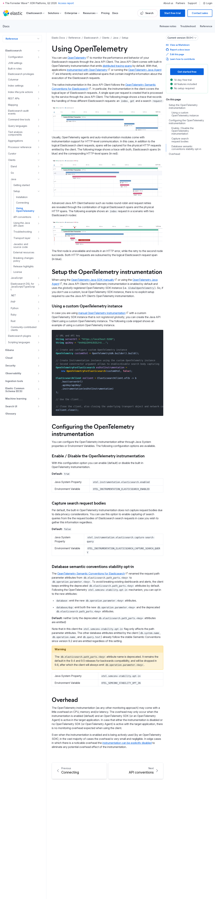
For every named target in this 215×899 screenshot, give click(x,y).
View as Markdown (180, 44)
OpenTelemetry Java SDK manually (92, 279)
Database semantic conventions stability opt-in (93, 566)
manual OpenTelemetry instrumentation (101, 313)
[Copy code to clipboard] (158, 335)
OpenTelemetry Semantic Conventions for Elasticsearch (91, 573)
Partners (180, 3)
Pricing (105, 13)
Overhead (65, 699)
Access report (66, 3)
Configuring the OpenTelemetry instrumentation (93, 429)
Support (192, 3)
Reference (206, 26)
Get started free (187, 71)
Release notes (168, 26)
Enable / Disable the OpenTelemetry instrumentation (98, 455)
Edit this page (177, 54)
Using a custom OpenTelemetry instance (87, 305)
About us (168, 3)
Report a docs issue (180, 49)
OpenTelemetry (77, 57)
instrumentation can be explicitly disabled (127, 743)
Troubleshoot (188, 26)
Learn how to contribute (182, 59)
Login (209, 3)
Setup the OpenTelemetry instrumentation (107, 271)
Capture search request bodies (79, 503)
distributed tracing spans (117, 65)
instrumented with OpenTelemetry (87, 70)
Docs (115, 13)
